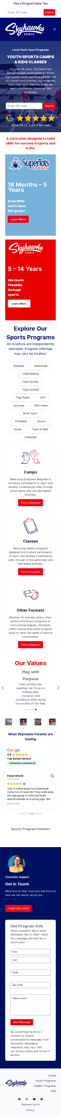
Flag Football (30, 389)
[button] (3, 688)
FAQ (53, 1091)
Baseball (19, 365)
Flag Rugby (23, 397)
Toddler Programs (44, 1085)
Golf (42, 397)
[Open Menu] (54, 29)
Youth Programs (45, 1080)
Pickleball (21, 421)
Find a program (30, 502)
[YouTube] (34, 1099)
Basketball (40, 365)
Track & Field (40, 429)
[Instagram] (27, 1099)
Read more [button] (13, 803)
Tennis (17, 429)
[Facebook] (19, 1099)
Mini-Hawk (41, 405)
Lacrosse (18, 405)
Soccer (41, 421)
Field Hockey (30, 381)
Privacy (30, 1110)
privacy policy (24, 1051)
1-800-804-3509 (18, 908)
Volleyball (30, 437)
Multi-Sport (30, 413)
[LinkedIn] (42, 1099)
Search (49, 12)
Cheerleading (30, 373)
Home (52, 1075)
